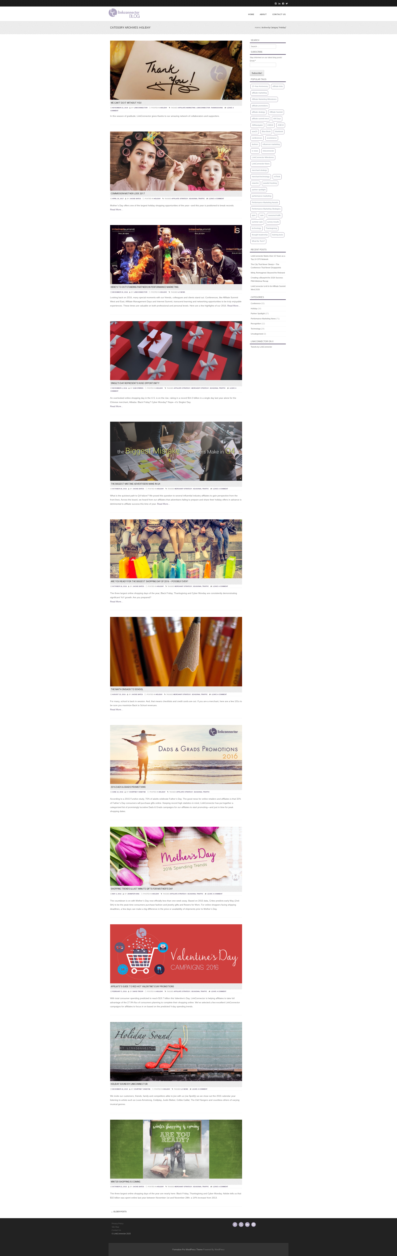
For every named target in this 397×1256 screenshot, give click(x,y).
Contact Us (116, 1230)
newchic (255, 183)
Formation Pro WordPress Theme (187, 1249)
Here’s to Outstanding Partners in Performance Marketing (144, 287)
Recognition (256, 324)
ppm (254, 215)
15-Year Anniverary (260, 86)
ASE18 (270, 125)
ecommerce (272, 138)
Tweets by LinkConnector (261, 347)
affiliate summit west (260, 119)
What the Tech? (258, 241)
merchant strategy (200, 388)
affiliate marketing (187, 108)
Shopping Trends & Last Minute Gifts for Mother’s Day (142, 889)
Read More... (116, 209)
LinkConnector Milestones (263, 157)
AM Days (277, 119)
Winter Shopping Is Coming (125, 1181)
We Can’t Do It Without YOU (126, 103)
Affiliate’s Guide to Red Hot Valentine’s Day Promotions (142, 986)
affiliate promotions (260, 106)
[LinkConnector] (124, 18)
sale (262, 215)
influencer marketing (271, 144)
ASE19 (281, 125)
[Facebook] (282, 3)
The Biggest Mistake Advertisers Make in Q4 (135, 484)
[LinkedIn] (278, 3)
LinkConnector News (261, 164)
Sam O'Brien (138, 388)
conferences (257, 138)
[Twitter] (286, 3)
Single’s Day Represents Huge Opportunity (135, 383)
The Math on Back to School (127, 689)
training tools (277, 235)
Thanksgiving (217, 108)
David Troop (138, 991)
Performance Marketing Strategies (266, 209)
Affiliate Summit (276, 112)
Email (253, 61)
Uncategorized (257, 334)
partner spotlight (258, 190)
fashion (255, 144)
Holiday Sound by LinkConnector (129, 1084)
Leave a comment (216, 198)
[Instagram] (275, 3)
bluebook (279, 131)
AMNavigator (257, 125)
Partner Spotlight (258, 313)
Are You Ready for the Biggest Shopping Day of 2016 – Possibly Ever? (149, 581)
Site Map (115, 1227)
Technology (256, 329)
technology (256, 228)
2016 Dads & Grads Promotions (128, 787)
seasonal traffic (197, 198)
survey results (273, 222)
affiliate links (277, 86)
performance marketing (261, 196)
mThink (277, 177)
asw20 (254, 131)
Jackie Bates (135, 198)
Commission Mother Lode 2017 (128, 193)
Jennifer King (133, 894)
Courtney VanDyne (137, 792)
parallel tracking (270, 183)
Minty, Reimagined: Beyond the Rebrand (268, 273)
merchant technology (261, 177)
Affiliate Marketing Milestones (264, 99)
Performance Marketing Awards (265, 202)
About (263, 14)
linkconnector (140, 108)
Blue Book (266, 131)
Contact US (279, 14)
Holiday (163, 108)
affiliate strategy (180, 198)
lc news (181, 292)
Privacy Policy (117, 1224)
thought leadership (260, 235)
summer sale (257, 222)
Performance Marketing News (263, 319)
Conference (256, 303)
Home (251, 14)
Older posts (119, 1212)
